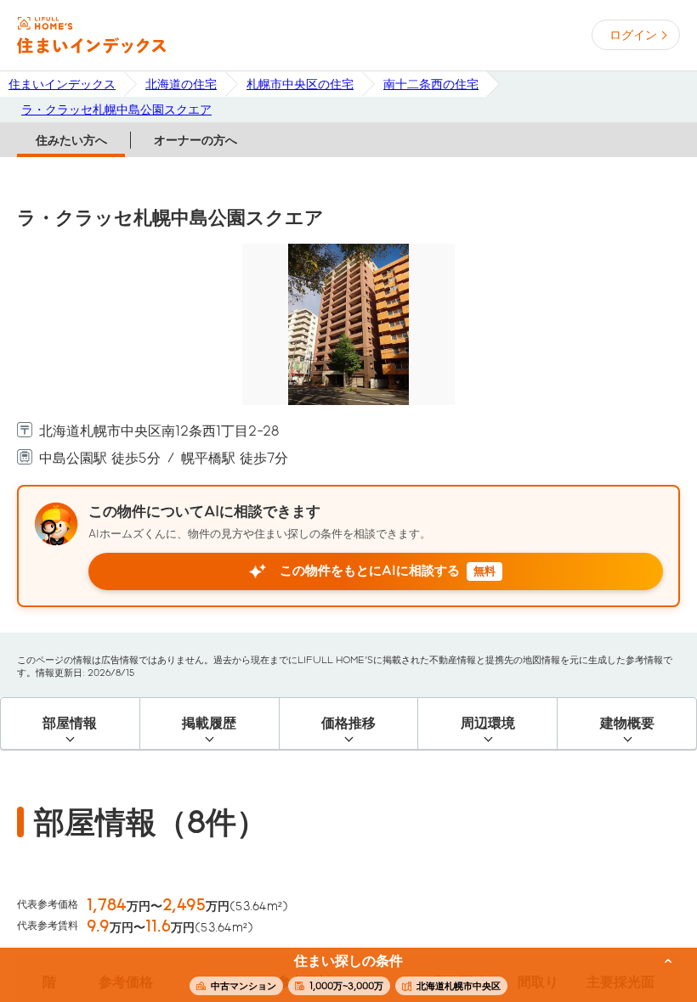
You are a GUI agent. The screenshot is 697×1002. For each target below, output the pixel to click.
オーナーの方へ (195, 140)
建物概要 (627, 723)
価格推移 (348, 723)
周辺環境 (488, 723)
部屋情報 (69, 723)
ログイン (633, 35)
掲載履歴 (209, 723)
